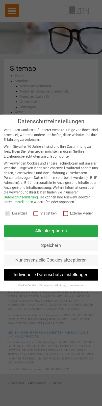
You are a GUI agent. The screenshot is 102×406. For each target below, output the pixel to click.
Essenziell (19, 213)
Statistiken (48, 213)
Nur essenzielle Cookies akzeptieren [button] (51, 260)
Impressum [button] (77, 285)
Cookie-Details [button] (27, 285)
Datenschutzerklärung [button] (53, 285)
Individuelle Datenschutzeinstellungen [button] (51, 274)
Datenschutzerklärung (21, 197)
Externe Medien (82, 213)
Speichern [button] (51, 245)
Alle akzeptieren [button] (51, 230)
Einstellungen (23, 202)
